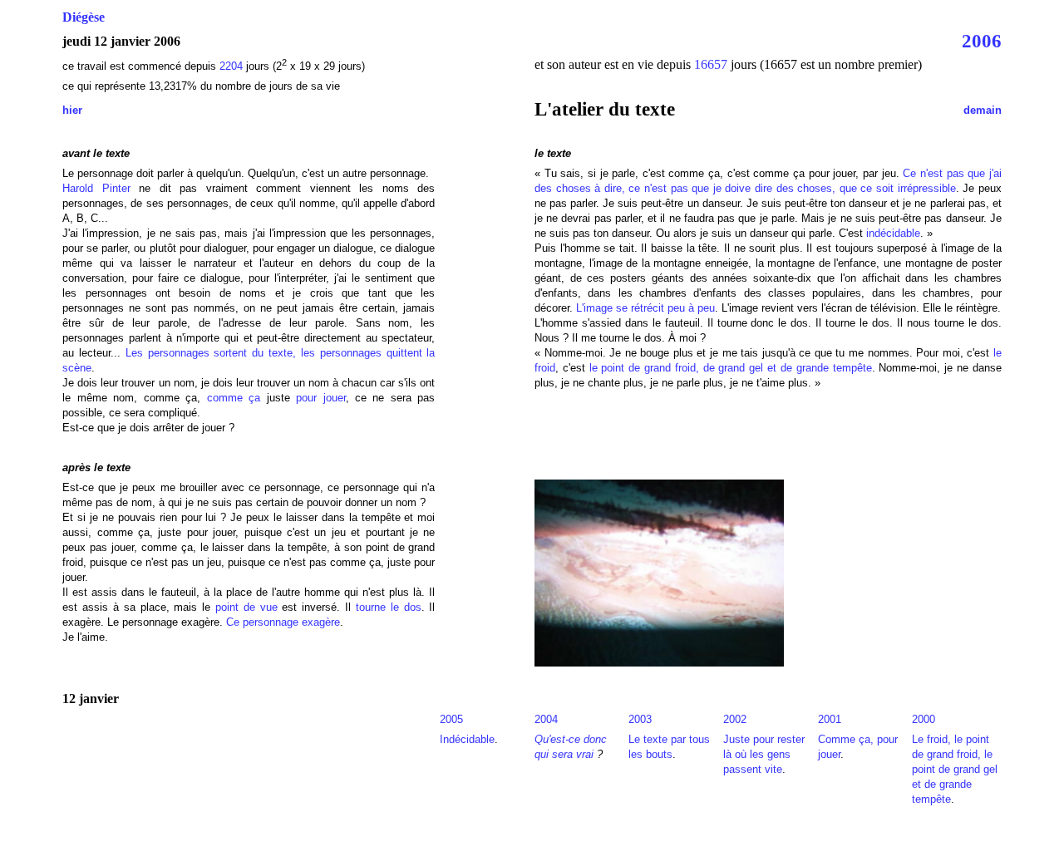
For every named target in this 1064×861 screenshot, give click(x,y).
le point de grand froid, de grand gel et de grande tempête (730, 368)
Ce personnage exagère (283, 622)
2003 (640, 719)
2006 (982, 41)
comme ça (233, 397)
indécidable (893, 233)
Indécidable (467, 739)
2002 (734, 719)
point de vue (246, 607)
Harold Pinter (96, 188)
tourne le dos (388, 607)
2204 (231, 66)
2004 (546, 719)
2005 (451, 719)
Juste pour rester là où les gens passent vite (764, 754)
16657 (710, 64)
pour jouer (320, 397)
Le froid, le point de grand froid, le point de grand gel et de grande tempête (955, 769)
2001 (829, 719)
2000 (923, 719)
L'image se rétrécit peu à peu (645, 308)
